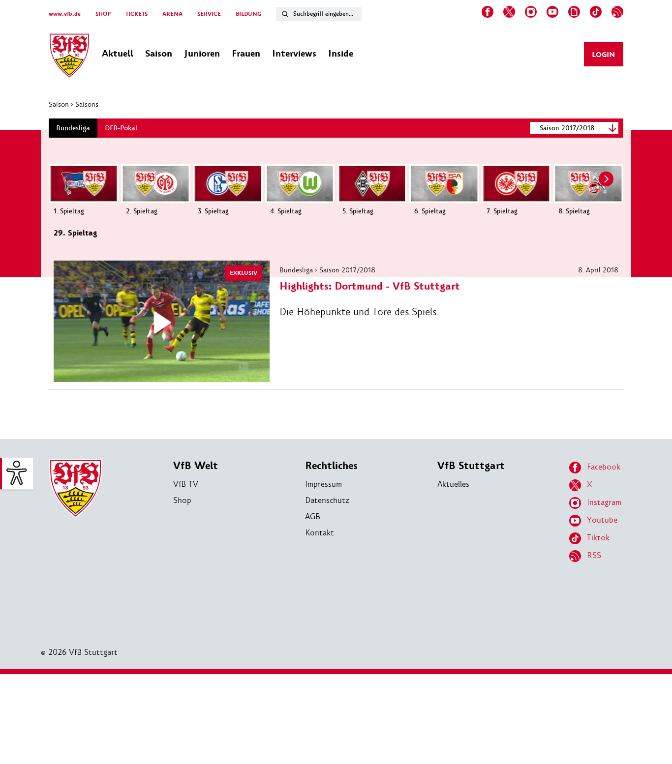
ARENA (172, 14)
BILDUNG (248, 14)
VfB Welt (195, 466)
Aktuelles (453, 484)
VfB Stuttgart (471, 466)
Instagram (604, 502)
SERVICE (209, 14)
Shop (182, 500)
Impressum (323, 484)
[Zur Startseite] (69, 57)
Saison (59, 104)
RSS (594, 555)
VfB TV (185, 484)
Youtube (602, 520)
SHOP (103, 14)
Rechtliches (331, 466)
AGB (312, 516)
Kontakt (319, 533)
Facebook (603, 467)
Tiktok (598, 537)
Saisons (86, 104)
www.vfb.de (65, 14)
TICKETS (136, 14)
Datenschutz (327, 500)
